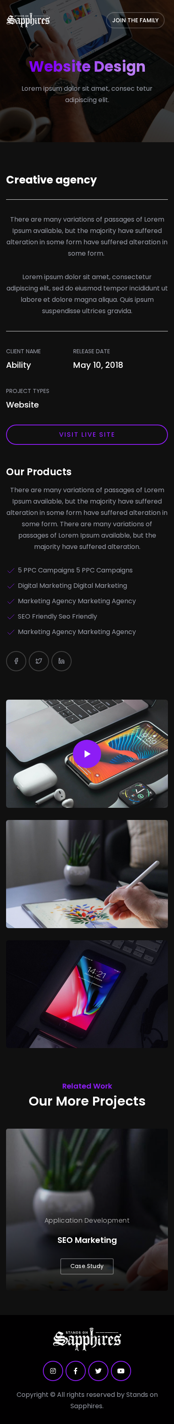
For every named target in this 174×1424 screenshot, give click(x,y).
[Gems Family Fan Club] (28, 20)
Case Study (87, 1266)
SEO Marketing (87, 1240)
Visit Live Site (87, 434)
